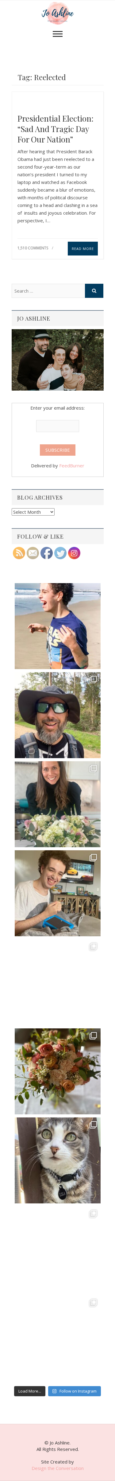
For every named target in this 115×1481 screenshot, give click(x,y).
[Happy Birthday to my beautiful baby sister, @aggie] (58, 804)
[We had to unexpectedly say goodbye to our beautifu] (58, 1160)
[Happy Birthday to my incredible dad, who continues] (58, 982)
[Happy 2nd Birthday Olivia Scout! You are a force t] (58, 1339)
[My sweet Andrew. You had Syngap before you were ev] (58, 893)
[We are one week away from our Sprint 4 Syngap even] (58, 626)
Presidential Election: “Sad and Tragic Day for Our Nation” (55, 129)
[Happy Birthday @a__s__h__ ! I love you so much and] (58, 715)
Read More (83, 248)
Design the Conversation (58, 1468)
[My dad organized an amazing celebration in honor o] (58, 1249)
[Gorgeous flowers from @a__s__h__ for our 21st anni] (58, 1071)
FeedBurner (71, 465)
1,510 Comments (32, 248)
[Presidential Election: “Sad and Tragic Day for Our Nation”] (57, 101)
